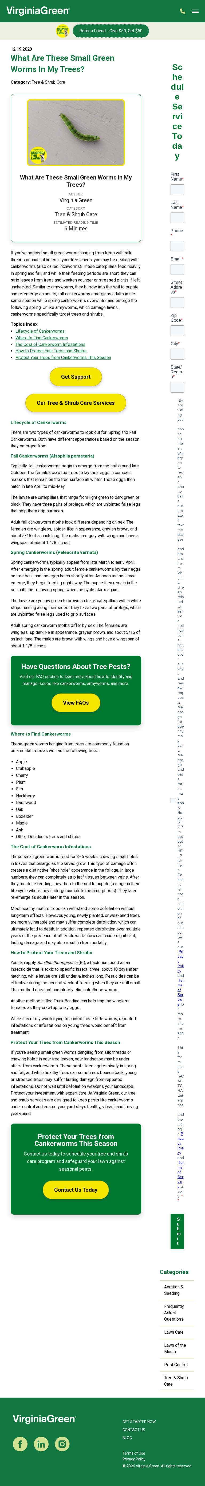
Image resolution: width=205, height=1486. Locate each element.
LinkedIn (41, 1444)
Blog (127, 1438)
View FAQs (76, 703)
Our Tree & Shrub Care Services (76, 403)
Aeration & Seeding (173, 1290)
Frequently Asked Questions (174, 1313)
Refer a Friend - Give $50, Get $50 (111, 30)
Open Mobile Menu (195, 11)
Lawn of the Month (175, 1348)
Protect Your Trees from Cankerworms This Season (63, 357)
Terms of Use (134, 1453)
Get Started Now (139, 1422)
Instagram (62, 1444)
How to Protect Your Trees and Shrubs (50, 350)
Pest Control (176, 1364)
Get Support (75, 377)
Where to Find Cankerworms (41, 337)
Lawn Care (174, 1332)
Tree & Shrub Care (176, 1381)
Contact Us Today (75, 1190)
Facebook (20, 1444)
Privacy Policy (134, 1459)
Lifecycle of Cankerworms (40, 331)
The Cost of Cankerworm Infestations (50, 344)
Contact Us (134, 1430)
